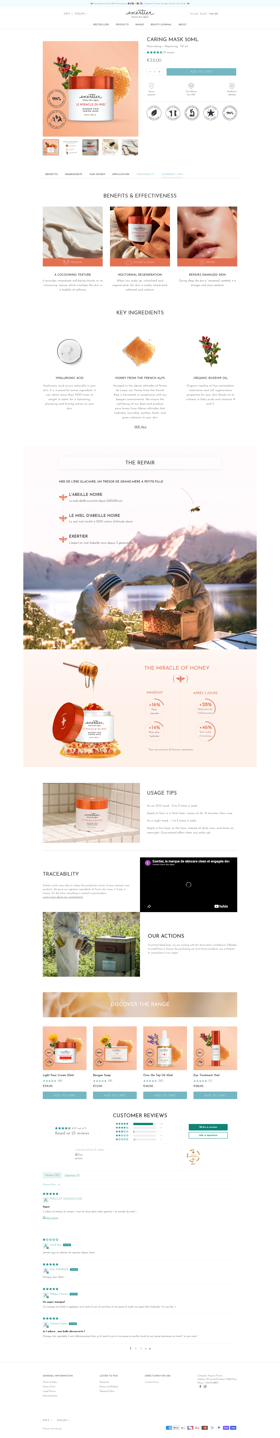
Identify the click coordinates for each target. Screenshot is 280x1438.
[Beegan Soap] (115, 1048)
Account (194, 14)
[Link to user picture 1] (50, 1224)
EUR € (67, 14)
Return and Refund (109, 1387)
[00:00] (90, 89)
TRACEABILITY (145, 174)
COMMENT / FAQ (172, 174)
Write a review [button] (208, 1127)
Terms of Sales (50, 1382)
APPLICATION (120, 174)
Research (104, 1382)
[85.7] (193, 1155)
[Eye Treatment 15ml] (215, 1048)
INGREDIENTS (73, 174)
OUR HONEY (97, 174)
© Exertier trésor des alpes (52, 1429)
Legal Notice (49, 1391)
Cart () (213, 14)
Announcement (50, 1396)
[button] (155, 52)
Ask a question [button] (208, 1135)
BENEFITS (51, 174)
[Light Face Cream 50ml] (65, 1048)
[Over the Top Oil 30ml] (165, 1048)
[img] (50, 1194)
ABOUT (183, 24)
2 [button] (135, 1349)
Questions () (72, 1175)
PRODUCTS (122, 24)
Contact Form (152, 1382)
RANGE (139, 24)
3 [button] (141, 1349)
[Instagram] (205, 1386)
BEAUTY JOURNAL (161, 24)
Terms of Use (49, 1387)
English (80, 14)
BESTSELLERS (101, 24)
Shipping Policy (107, 1391)
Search (203, 14)
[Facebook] (200, 1386)
